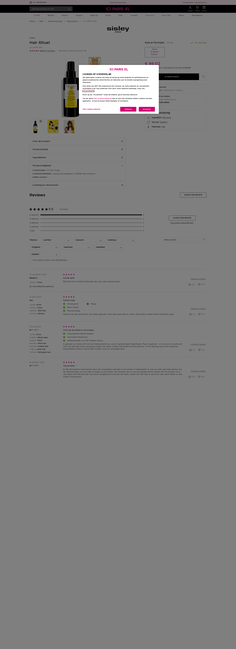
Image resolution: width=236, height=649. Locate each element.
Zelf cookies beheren (91, 109)
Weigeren (128, 109)
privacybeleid (88, 91)
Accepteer (147, 109)
